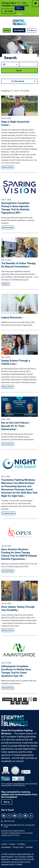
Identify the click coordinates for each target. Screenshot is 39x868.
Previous (8, 699)
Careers (12, 844)
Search (19, 71)
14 (12, 703)
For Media (21, 844)
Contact (4, 844)
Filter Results (19, 81)
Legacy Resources (11, 317)
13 (35, 699)
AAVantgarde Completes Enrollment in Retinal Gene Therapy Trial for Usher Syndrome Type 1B (16, 671)
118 (18, 703)
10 (20, 699)
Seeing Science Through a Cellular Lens (15, 362)
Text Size (19, 3)
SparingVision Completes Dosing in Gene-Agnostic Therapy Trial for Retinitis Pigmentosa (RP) (15, 208)
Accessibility (6, 847)
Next (25, 703)
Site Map (29, 847)
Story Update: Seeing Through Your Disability (18, 608)
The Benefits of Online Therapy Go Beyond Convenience (18, 265)
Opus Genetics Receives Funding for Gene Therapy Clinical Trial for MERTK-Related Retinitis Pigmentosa (19, 554)
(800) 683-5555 (9, 821)
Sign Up (7, 802)
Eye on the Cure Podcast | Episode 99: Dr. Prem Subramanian (15, 426)
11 (25, 699)
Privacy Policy (18, 847)
